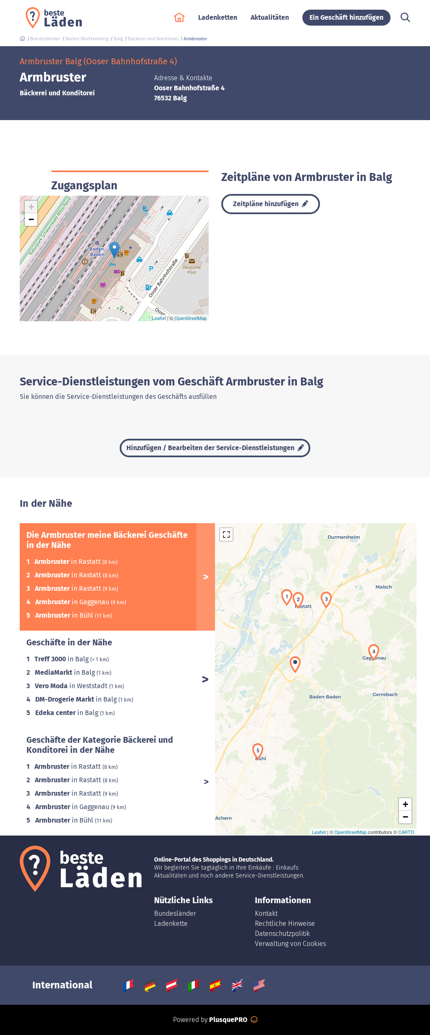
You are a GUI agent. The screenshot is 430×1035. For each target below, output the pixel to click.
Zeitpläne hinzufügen (266, 204)
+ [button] (31, 207)
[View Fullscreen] (226, 534)
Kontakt (266, 913)
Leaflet (159, 317)
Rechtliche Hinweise (285, 924)
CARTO (406, 831)
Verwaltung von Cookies (290, 944)
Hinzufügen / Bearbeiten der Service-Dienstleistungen (211, 448)
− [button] (31, 219)
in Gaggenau (73, 602)
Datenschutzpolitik (282, 934)
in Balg (62, 659)
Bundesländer (175, 913)
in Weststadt (72, 686)
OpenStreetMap (190, 317)
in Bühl (65, 615)
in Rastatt (68, 562)
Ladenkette (171, 924)
